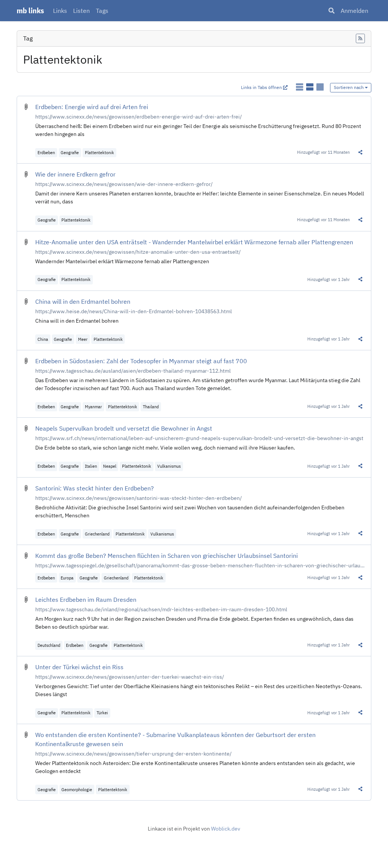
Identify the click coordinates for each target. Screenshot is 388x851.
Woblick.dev (225, 828)
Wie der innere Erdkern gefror (75, 174)
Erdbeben (46, 152)
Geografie (70, 152)
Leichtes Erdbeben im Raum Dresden (85, 599)
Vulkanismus (169, 466)
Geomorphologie (76, 789)
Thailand (151, 406)
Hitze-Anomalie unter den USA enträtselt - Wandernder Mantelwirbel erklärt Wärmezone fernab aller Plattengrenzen (194, 242)
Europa (67, 578)
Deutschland (49, 645)
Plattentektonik (99, 152)
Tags (102, 10)
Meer (83, 339)
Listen (81, 10)
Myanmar (93, 406)
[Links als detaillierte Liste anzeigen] (310, 87)
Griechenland (97, 534)
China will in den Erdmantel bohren (82, 301)
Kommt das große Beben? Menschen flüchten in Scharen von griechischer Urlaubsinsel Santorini (166, 555)
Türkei (102, 712)
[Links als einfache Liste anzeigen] (300, 87)
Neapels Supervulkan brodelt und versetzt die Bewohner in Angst (123, 428)
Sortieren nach (349, 87)
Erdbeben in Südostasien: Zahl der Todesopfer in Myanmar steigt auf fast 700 (141, 361)
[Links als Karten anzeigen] (320, 87)
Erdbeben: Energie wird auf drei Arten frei (91, 107)
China (43, 339)
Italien (91, 466)
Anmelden (354, 10)
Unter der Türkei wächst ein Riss (79, 667)
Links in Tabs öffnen (262, 87)
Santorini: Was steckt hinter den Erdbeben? (94, 488)
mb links (30, 10)
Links (60, 10)
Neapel (109, 466)
